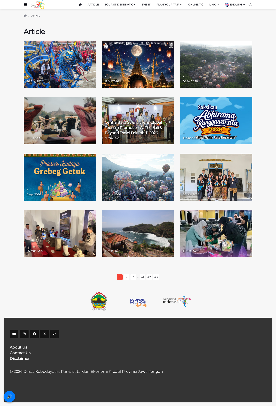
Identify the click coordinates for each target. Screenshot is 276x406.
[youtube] (14, 334)
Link (212, 4)
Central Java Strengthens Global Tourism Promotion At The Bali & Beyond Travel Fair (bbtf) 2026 (133, 127)
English (235, 4)
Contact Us (20, 353)
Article (93, 4)
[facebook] (34, 334)
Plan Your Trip (167, 4)
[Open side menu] (25, 4)
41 (142, 277)
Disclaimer (20, 358)
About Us (18, 347)
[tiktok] (54, 334)
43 (156, 277)
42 (149, 277)
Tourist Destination (120, 4)
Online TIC (195, 4)
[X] (44, 334)
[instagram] (24, 334)
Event (146, 4)
